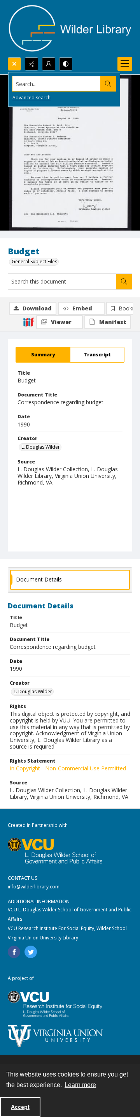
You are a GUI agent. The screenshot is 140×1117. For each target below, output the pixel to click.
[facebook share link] (14, 952)
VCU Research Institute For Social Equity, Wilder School (67, 928)
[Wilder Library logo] (70, 28)
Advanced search (31, 97)
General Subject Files (34, 261)
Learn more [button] (80, 1085)
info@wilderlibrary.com (34, 886)
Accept (20, 1107)
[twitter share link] (30, 952)
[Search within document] (124, 281)
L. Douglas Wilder (40, 447)
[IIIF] (28, 321)
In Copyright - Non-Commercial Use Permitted (68, 768)
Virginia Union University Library (43, 937)
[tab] (43, 354)
